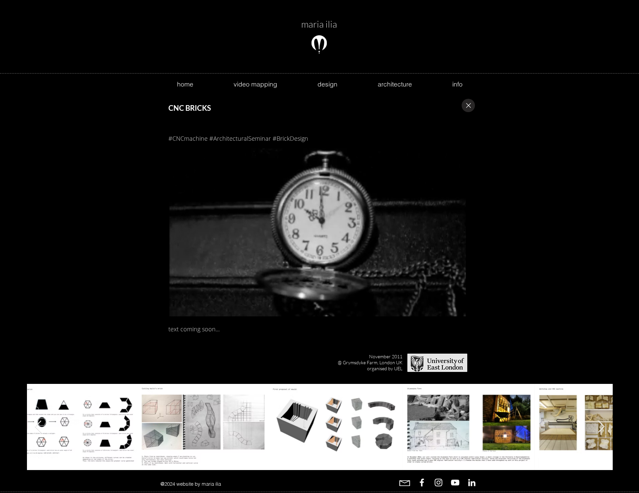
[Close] (468, 105)
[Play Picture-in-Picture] (447, 307)
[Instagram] (438, 482)
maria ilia (319, 24)
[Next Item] (601, 426)
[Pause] (177, 307)
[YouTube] (455, 482)
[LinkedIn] (472, 482)
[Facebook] (422, 482)
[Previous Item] (38, 426)
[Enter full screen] (458, 307)
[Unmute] (188, 307)
